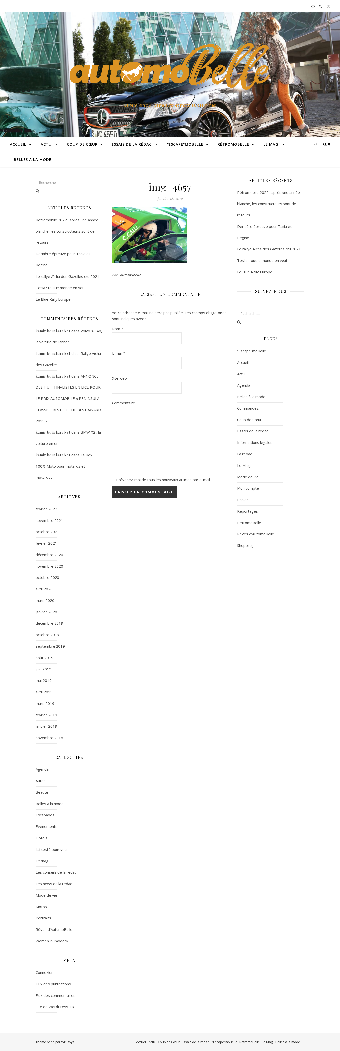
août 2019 (44, 657)
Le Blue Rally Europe (53, 299)
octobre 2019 (47, 634)
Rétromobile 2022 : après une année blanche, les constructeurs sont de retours (67, 231)
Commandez (248, 408)
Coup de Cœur (82, 144)
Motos (41, 906)
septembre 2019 (50, 646)
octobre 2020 (47, 577)
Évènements (46, 826)
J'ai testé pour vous (52, 849)
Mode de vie (46, 895)
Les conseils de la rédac (56, 872)
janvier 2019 (46, 726)
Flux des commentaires (55, 995)
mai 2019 (44, 680)
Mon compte (248, 488)
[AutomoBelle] (170, 70)
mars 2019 (45, 703)
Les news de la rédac (54, 883)
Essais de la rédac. (132, 144)
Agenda (42, 769)
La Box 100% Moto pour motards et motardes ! (64, 466)
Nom (117, 328)
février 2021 (46, 543)
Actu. (47, 144)
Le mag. (42, 860)
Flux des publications (53, 983)
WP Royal (68, 1042)
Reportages (247, 511)
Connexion (44, 972)
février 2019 (46, 714)
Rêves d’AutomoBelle (255, 533)
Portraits (43, 917)
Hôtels (41, 837)
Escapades (45, 814)
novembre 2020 (49, 566)
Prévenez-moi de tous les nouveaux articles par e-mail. (163, 479)
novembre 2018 (49, 737)
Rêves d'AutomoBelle (54, 929)
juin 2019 (43, 669)
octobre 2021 (47, 531)
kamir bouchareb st (53, 331)
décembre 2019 (49, 623)
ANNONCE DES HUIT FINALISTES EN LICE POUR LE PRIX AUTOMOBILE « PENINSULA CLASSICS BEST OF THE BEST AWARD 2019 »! (68, 398)
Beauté (42, 792)
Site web (119, 378)
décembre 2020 (49, 554)
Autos (41, 780)
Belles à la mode (32, 159)
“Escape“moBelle (185, 144)
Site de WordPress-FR (55, 1006)
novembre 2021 (49, 520)
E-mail (118, 353)
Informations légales (254, 442)
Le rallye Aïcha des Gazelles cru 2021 (67, 276)
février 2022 (46, 508)
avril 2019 (44, 691)
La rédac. (245, 453)
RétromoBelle (233, 144)
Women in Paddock (52, 940)
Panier (242, 499)
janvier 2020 (46, 611)
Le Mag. (271, 144)
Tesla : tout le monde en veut (61, 287)
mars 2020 (45, 600)
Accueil (18, 144)
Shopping (245, 545)
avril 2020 (44, 588)
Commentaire (123, 402)
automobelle (130, 275)
